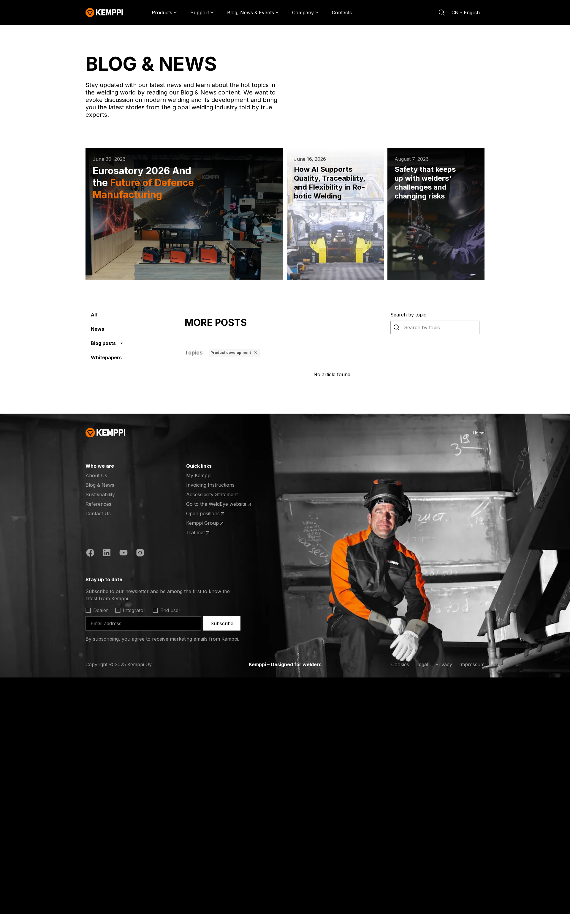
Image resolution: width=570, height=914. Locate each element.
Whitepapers (106, 357)
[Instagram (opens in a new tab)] (140, 553)
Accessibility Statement (212, 494)
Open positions (209, 513)
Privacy (443, 664)
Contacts (342, 12)
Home (478, 432)
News (97, 329)
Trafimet (209, 533)
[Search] (441, 12)
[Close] (255, 352)
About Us (96, 475)
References (98, 504)
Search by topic (408, 315)
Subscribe (221, 623)
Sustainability (100, 494)
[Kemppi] (104, 12)
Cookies (400, 664)
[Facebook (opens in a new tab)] (90, 553)
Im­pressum (471, 664)
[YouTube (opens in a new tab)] (123, 553)
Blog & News (100, 485)
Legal (422, 664)
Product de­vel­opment (230, 352)
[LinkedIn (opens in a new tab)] (107, 553)
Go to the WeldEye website (216, 504)
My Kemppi (198, 475)
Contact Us (98, 513)
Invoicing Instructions (210, 485)
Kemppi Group (209, 523)
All (94, 315)
